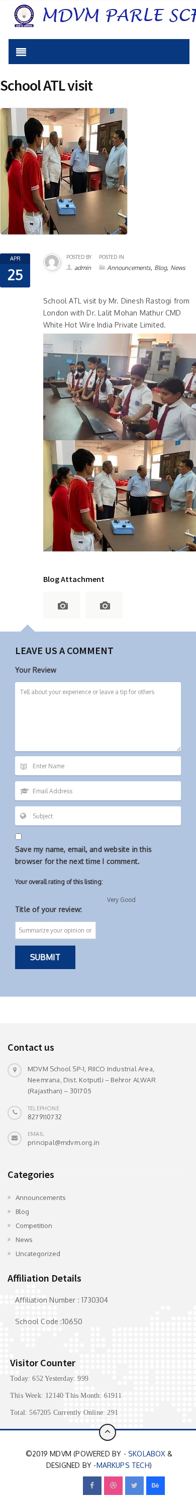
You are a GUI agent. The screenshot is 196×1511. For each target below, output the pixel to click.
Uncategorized (38, 1254)
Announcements (129, 267)
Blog (160, 267)
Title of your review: (48, 909)
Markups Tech (123, 1465)
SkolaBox (146, 1453)
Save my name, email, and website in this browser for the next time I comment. (83, 855)
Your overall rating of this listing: (59, 881)
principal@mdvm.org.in (64, 1142)
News (177, 267)
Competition (34, 1226)
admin (82, 267)
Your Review (35, 670)
